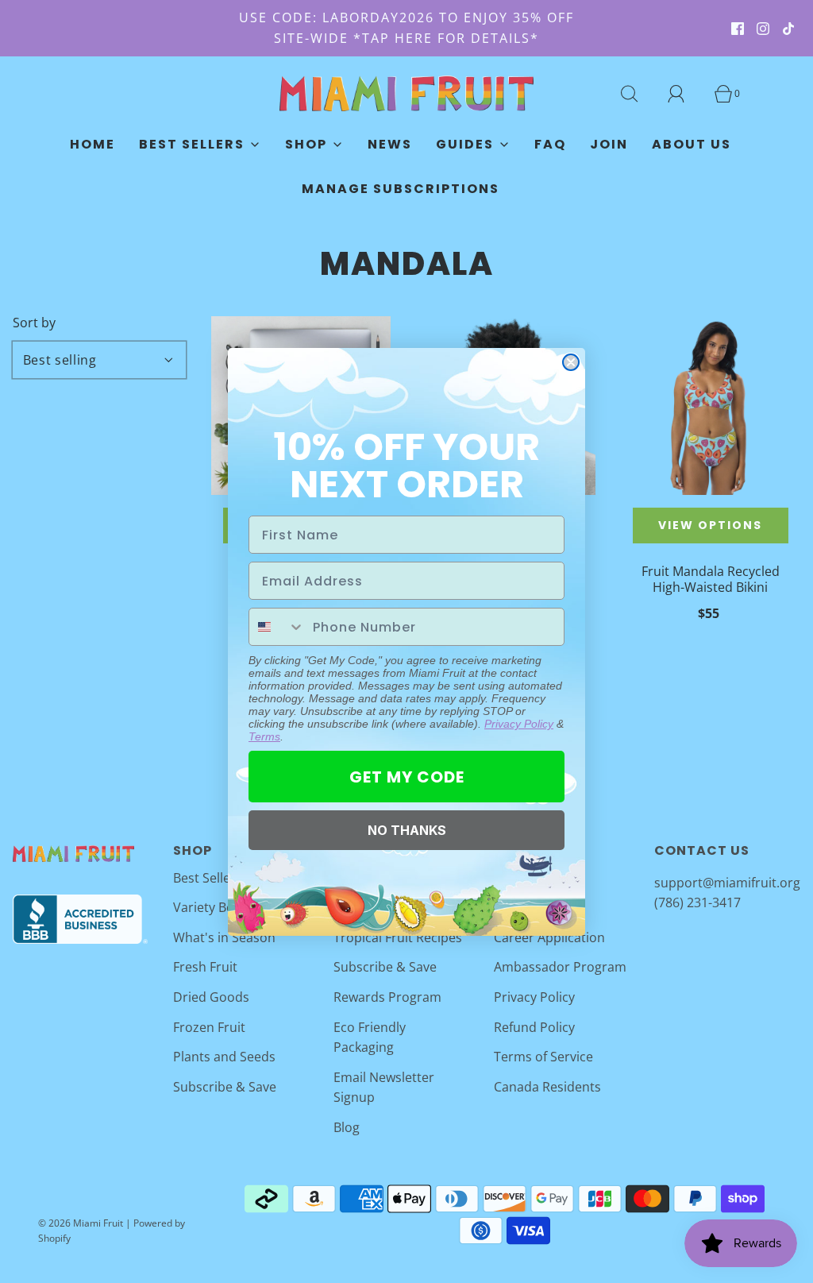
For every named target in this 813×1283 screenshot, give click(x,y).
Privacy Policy (518, 723)
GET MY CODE (406, 777)
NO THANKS (407, 830)
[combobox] (277, 627)
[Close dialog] (571, 362)
